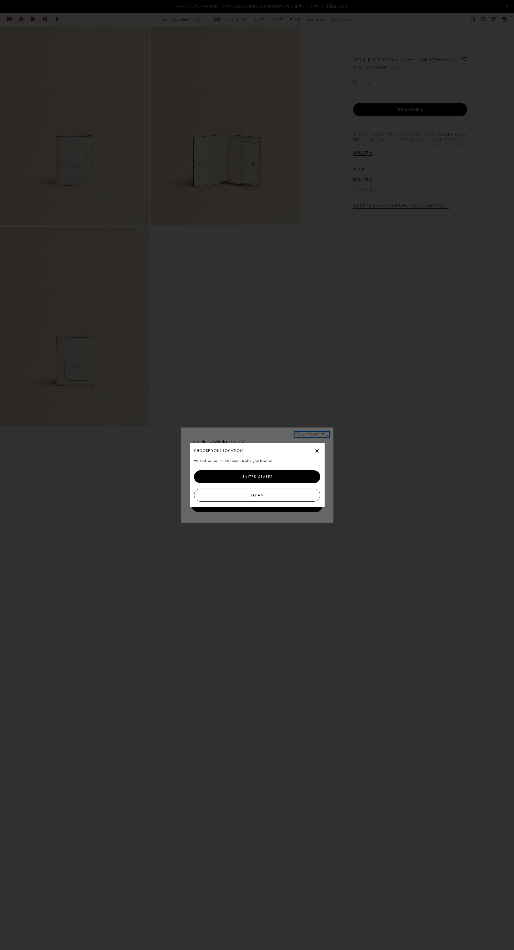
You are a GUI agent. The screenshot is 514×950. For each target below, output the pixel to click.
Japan (257, 495)
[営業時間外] (317, 451)
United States (257, 476)
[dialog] (257, 475)
